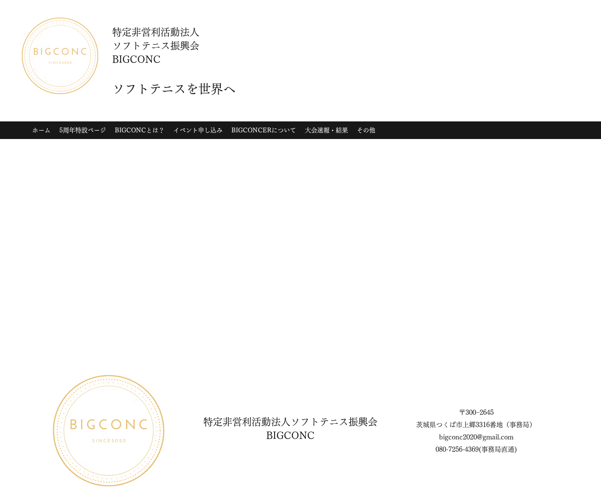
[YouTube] (520, 114)
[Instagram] (494, 114)
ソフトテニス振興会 (333, 422)
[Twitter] (507, 114)
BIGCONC (290, 435)
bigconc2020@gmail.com (476, 437)
